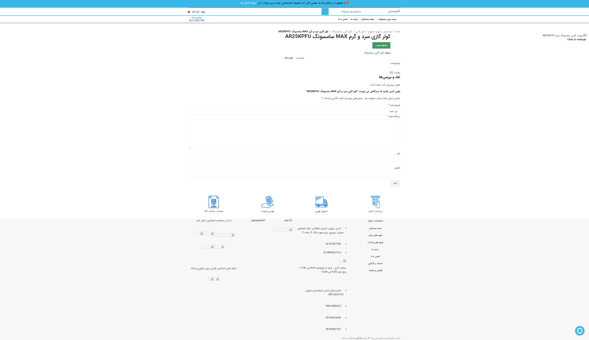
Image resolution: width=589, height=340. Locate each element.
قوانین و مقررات (375, 270)
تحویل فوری (321, 211)
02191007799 (333, 244)
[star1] (288, 221)
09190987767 (333, 329)
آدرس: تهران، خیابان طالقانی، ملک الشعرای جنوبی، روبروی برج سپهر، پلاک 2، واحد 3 (321, 230)
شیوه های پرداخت (375, 242)
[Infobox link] (294, 12)
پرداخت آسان (375, 211)
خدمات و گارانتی (375, 263)
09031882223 (333, 306)
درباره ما (375, 249)
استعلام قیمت (381, 45)
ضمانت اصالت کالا (213, 211)
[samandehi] (258, 221)
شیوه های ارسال (375, 235)
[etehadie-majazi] (283, 237)
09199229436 (333, 318)
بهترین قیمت (267, 211)
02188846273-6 (332, 253)
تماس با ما (375, 256)
